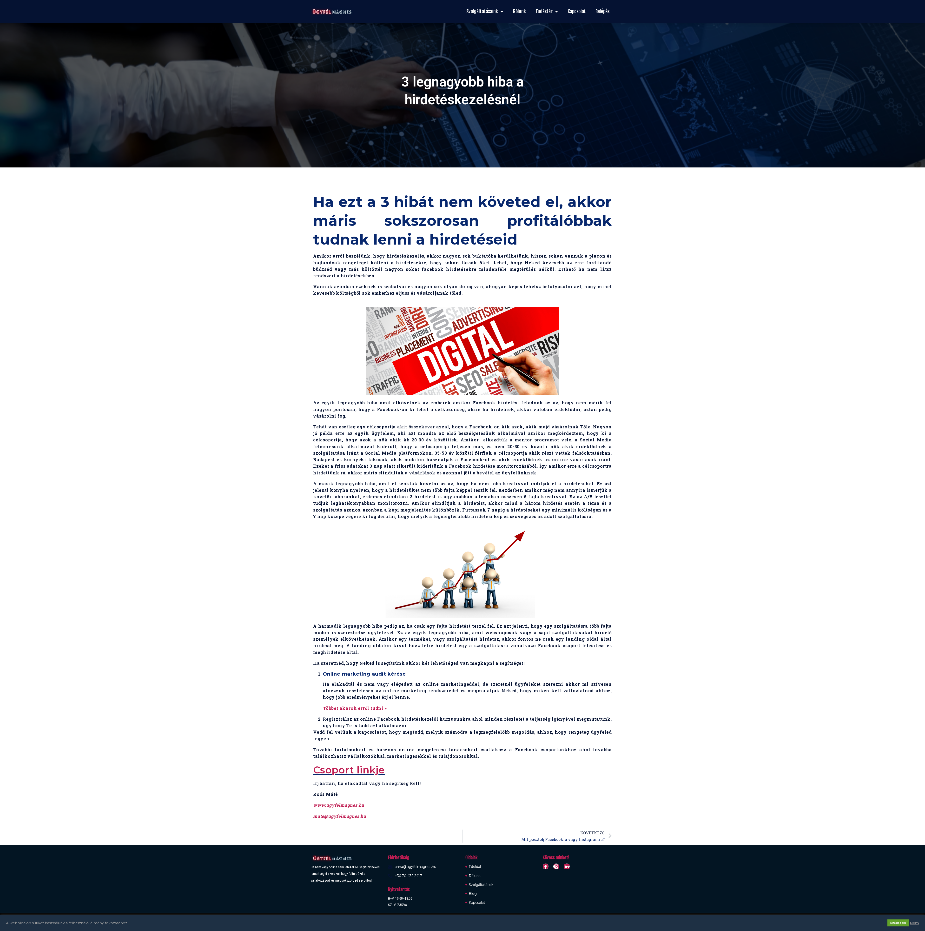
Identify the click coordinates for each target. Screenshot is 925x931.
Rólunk (519, 11)
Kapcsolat (577, 11)
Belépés (602, 11)
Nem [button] (914, 923)
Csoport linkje (349, 770)
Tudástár (544, 11)
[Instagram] (556, 866)
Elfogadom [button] (898, 922)
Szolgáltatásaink (482, 11)
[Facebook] (545, 866)
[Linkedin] (567, 866)
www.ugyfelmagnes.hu (338, 805)
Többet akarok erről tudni (354, 708)
